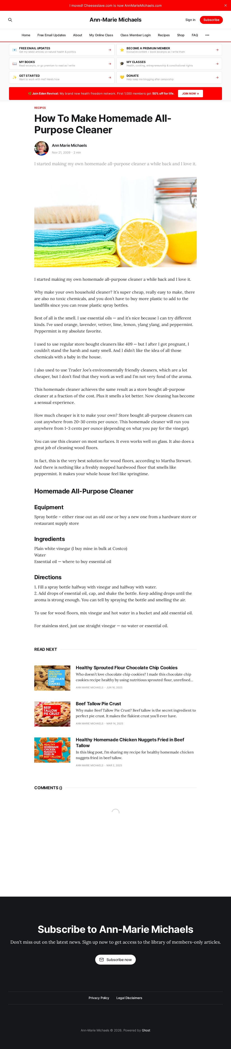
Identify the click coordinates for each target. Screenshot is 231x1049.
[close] (225, 5)
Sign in (190, 20)
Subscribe (211, 20)
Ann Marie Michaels (69, 145)
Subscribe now (119, 959)
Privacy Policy (99, 998)
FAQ (195, 35)
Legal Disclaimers (129, 998)
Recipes (164, 35)
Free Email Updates (51, 35)
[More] (207, 35)
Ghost (146, 1030)
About (77, 35)
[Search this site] (10, 19)
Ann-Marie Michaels (115, 20)
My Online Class (101, 35)
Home (26, 35)
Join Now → (190, 93)
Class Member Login (135, 35)
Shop (181, 35)
